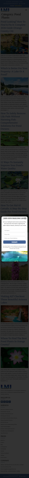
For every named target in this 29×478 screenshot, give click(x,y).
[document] (14, 239)
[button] (25, 218)
